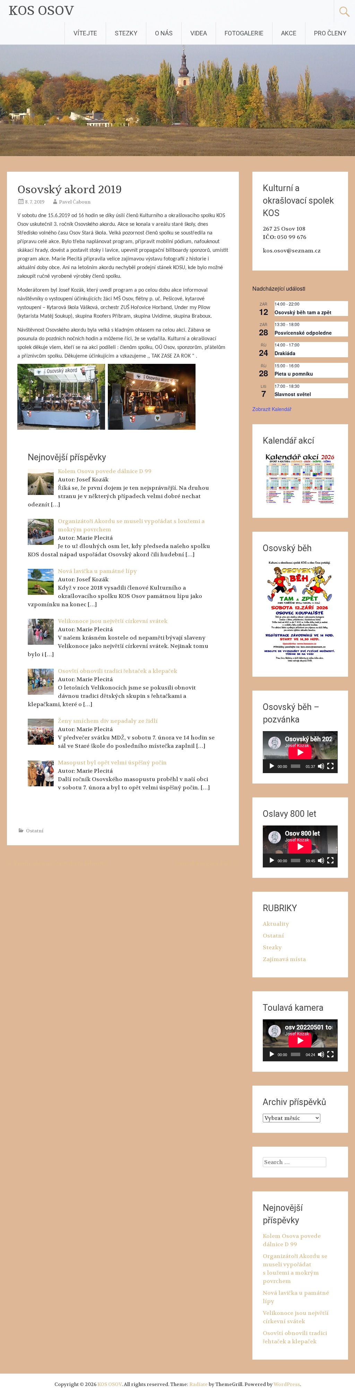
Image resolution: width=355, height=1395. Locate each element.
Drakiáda (285, 353)
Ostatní (34, 831)
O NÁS (164, 33)
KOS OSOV (41, 10)
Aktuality (276, 923)
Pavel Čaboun (74, 202)
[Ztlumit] (321, 766)
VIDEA (198, 33)
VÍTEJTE (85, 33)
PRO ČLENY (330, 33)
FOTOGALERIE (244, 33)
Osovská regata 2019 (207, 863)
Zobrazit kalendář (272, 408)
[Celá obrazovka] (330, 766)
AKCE (288, 33)
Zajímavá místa (284, 959)
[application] (300, 752)
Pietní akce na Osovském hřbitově (56, 863)
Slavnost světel (293, 394)
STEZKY (126, 33)
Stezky (272, 947)
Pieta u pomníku (294, 373)
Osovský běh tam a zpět (303, 312)
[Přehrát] (271, 766)
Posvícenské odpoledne (303, 332)
